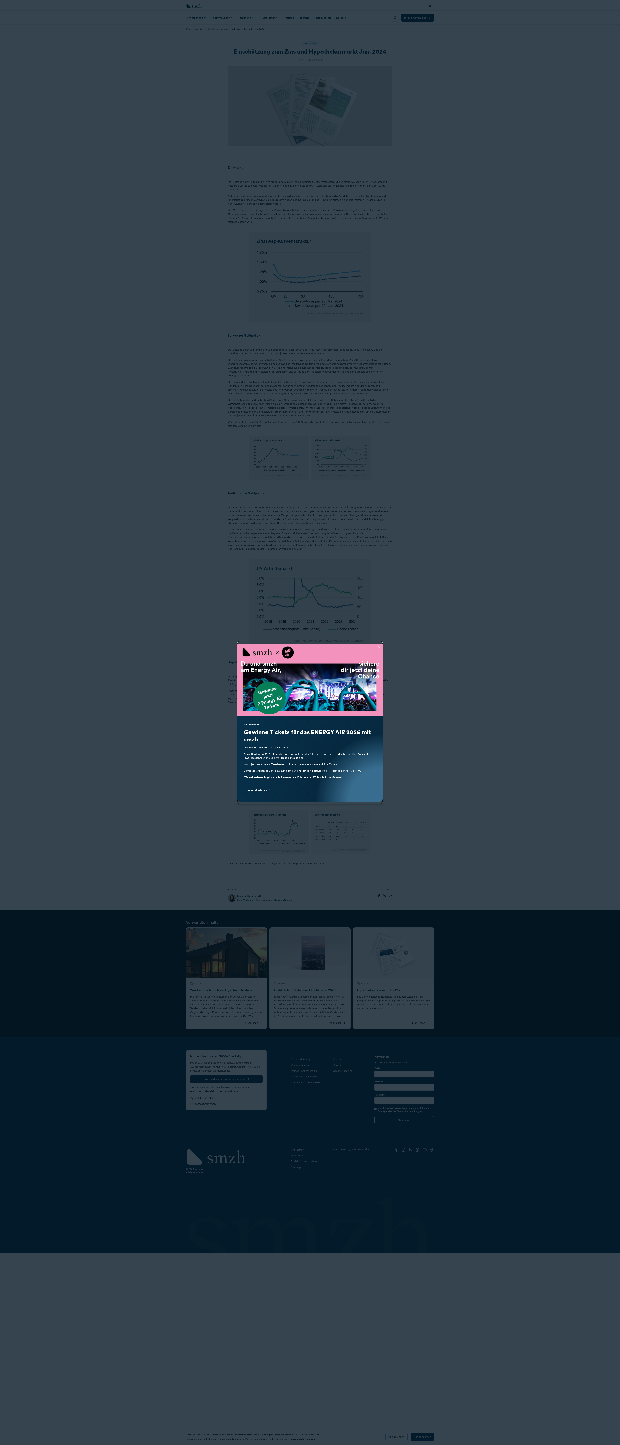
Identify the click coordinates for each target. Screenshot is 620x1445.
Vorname (379, 1081)
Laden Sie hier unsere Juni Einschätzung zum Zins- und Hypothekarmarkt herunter (276, 863)
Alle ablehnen (396, 1436)
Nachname (380, 1094)
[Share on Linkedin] (384, 895)
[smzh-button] (395, 17)
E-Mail (377, 1068)
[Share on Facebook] (378, 895)
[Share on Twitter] (390, 895)
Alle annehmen (422, 1436)
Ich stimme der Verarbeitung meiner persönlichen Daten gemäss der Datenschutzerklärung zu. (403, 1110)
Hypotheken (382, 680)
